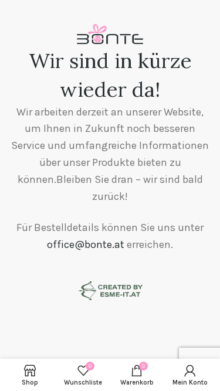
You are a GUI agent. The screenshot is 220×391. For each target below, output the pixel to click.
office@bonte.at (85, 244)
